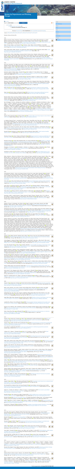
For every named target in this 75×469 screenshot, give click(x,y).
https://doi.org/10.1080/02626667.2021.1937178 (15, 268)
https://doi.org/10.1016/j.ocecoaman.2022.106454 (13, 193)
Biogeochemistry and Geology (15, 26)
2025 (11, 32)
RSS (53, 22)
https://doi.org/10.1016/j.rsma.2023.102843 (17, 183)
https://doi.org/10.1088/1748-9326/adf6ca (37, 93)
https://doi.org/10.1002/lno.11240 (19, 362)
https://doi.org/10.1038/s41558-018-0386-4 (12, 333)
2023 (16, 32)
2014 (36, 32)
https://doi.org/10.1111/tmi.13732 (15, 206)
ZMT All (8, 25)
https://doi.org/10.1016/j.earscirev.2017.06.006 (34, 422)
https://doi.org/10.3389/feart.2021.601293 (22, 259)
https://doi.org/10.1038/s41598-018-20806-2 (12, 387)
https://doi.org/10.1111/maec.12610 (11, 308)
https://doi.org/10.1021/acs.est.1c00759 (39, 263)
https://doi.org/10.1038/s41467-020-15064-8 (40, 303)
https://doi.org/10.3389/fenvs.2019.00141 (12, 372)
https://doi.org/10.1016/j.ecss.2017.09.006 (26, 428)
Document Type (19, 30)
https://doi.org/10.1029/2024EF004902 (25, 111)
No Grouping (43, 30)
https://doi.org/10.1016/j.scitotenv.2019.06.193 (20, 320)
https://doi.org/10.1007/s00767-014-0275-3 (37, 448)
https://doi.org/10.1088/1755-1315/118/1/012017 (37, 405)
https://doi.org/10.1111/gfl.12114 (12, 445)
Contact (57, 37)
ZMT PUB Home (59, 23)
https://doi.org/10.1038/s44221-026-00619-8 (12, 51)
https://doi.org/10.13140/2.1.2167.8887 (11, 463)
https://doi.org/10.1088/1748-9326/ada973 (23, 74)
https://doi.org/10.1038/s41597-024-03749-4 (30, 132)
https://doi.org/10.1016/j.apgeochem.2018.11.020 (13, 343)
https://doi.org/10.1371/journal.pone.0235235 (12, 285)
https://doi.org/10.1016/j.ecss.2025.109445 (12, 70)
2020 (24, 32)
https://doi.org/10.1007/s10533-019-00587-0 (12, 352)
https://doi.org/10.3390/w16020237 (43, 152)
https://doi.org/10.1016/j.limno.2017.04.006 (12, 392)
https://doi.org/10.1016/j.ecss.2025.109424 (12, 85)
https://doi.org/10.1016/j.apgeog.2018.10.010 (41, 395)
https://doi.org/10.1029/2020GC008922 (11, 290)
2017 (31, 32)
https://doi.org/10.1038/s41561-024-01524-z (28, 125)
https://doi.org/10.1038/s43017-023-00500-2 (12, 149)
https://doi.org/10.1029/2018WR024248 (11, 338)
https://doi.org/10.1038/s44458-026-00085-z (18, 47)
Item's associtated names (35, 30)
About (57, 25)
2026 (9, 32)
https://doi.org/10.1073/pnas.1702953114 (12, 432)
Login (57, 21)
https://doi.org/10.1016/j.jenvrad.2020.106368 (18, 247)
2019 (26, 32)
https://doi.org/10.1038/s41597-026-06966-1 (27, 43)
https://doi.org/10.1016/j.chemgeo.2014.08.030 (24, 455)
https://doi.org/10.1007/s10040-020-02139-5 (37, 295)
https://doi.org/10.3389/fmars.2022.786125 (21, 216)
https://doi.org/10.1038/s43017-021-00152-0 (21, 273)
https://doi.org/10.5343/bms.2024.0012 (29, 116)
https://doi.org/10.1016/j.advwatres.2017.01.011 (42, 436)
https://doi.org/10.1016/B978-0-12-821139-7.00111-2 (31, 231)
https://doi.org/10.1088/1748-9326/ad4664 (41, 137)
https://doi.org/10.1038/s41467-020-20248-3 (26, 252)
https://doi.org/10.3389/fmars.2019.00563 (15, 366)
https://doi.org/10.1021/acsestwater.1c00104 (40, 242)
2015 (34, 32)
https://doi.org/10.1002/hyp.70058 (23, 78)
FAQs (57, 27)
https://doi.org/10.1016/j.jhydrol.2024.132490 (40, 88)
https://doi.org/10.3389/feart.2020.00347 (39, 298)
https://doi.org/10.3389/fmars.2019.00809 (12, 313)
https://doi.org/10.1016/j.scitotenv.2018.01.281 (13, 383)
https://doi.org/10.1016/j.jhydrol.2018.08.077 (14, 402)
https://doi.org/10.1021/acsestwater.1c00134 (29, 237)
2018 (29, 32)
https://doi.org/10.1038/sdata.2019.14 (23, 327)
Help (57, 29)
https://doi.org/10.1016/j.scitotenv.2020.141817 (19, 277)
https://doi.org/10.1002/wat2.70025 (29, 100)
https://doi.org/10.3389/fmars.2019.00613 (12, 347)
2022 (19, 32)
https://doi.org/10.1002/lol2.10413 (30, 129)
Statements (58, 35)
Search (57, 33)
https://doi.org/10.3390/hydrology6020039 (12, 376)
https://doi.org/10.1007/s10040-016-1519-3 (12, 415)
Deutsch (58, 39)
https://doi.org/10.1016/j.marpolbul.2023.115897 (13, 189)
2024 (14, 32)
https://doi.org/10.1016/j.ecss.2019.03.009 (12, 325)
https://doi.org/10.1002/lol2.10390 (21, 168)
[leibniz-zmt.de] (37, 2)
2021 (21, 32)
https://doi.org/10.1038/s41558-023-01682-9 (28, 198)
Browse (57, 31)
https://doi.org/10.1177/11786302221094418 (36, 212)
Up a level (7, 21)
